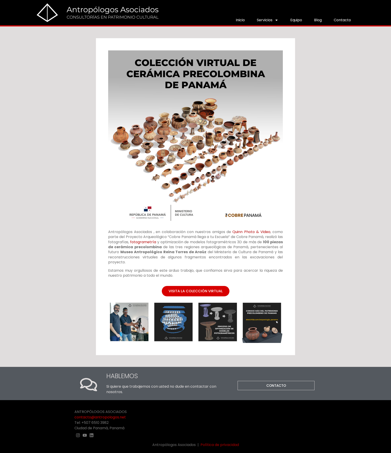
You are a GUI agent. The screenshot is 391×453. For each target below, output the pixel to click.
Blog (318, 20)
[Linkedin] (91, 435)
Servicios (264, 20)
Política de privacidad (219, 444)
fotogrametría (143, 242)
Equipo (296, 20)
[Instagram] (77, 435)
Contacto (342, 20)
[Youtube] (84, 435)
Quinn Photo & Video (251, 231)
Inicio (240, 20)
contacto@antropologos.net (100, 417)
